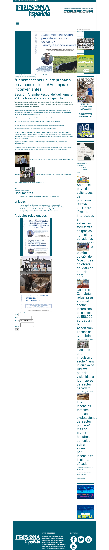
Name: (16, 314)
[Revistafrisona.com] (33, 11)
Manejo (34, 77)
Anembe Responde (23, 190)
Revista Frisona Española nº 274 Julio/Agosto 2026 (86, 106)
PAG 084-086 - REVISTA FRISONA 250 (30, 197)
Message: (17, 327)
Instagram (23, 211)
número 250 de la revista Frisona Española (54, 149)
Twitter (22, 209)
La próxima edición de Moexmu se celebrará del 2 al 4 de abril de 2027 (85, 261)
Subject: (17, 321)
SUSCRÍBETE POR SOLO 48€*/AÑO (85, 115)
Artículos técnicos (27, 77)
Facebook (23, 207)
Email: (16, 317)
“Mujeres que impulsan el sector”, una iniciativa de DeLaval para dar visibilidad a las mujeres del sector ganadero (85, 369)
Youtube (22, 205)
